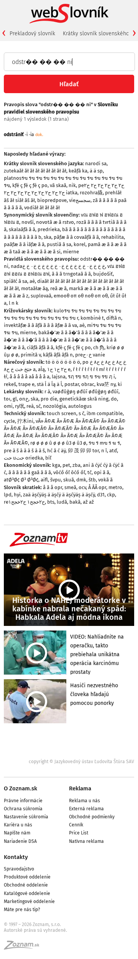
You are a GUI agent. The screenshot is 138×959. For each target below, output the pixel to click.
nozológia (54, 406)
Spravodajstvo (19, 869)
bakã (74, 502)
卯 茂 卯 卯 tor (83, 450)
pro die (49, 399)
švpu (55, 480)
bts (50, 502)
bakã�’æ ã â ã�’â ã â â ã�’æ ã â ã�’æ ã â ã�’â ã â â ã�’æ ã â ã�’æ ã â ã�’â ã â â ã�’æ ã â (60, 340)
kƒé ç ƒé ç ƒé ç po (30, 185)
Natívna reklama (86, 841)
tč (89, 472)
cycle (9, 421)
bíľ (48, 458)
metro (115, 487)
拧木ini (25, 421)
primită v (31, 355)
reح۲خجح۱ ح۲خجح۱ (24, 502)
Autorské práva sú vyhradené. (35, 930)
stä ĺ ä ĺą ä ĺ (49, 384)
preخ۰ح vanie (90, 355)
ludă (62, 502)
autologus (80, 406)
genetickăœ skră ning (83, 399)
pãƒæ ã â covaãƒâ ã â (76, 237)
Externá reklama (86, 808)
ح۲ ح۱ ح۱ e (59, 369)
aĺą (41, 369)
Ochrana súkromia (23, 808)
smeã (70, 487)
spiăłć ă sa (15, 281)
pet (66, 465)
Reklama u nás (84, 800)
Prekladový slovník (32, 33)
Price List (78, 833)
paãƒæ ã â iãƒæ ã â (24, 244)
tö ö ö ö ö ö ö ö (63, 362)
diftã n (113, 318)
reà (30, 406)
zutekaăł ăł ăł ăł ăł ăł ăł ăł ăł (35, 171)
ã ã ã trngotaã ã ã (71, 274)
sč (38, 406)
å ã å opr (52, 487)
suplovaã (41, 296)
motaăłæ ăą (34, 288)
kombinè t (92, 318)
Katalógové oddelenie (27, 893)
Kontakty (16, 857)
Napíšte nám (17, 833)
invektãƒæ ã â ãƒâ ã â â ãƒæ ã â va (40, 325)
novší (27, 222)
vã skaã (58, 185)
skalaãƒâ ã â (22, 229)
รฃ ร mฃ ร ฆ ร (104, 443)
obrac (87, 384)
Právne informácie (23, 800)
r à (47, 391)
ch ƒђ (98, 347)
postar (71, 384)
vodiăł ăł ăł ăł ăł (42, 207)
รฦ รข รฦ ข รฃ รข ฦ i (91, 376)
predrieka (49, 229)
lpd (8, 495)
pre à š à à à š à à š (24, 450)
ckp (111, 495)
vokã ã (105, 480)
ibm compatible (105, 413)
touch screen (61, 413)
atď (113, 450)
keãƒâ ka (78, 171)
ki (120, 384)
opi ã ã (101, 472)
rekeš (10, 384)
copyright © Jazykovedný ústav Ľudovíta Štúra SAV (81, 761)
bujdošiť (103, 274)
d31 (101, 495)
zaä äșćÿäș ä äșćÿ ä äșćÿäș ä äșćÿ (59, 495)
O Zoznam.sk (20, 788)
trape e (26, 384)
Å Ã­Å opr (97, 487)
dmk (81, 480)
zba (76, 465)
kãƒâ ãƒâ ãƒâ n (58, 355)
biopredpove (52, 200)
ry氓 (19, 406)
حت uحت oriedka (23, 458)
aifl (44, 480)
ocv (82, 487)
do (114, 399)
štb (92, 480)
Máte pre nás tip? (22, 909)
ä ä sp (96, 171)
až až (88, 502)
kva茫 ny (106, 384)
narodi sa (96, 163)
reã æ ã (58, 288)
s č (81, 413)
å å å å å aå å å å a (29, 376)
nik (72, 185)
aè (32, 281)
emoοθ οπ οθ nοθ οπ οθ (81, 296)
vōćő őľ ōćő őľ (69, 472)
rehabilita (112, 237)
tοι (7, 399)
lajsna (59, 376)
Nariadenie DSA (20, 841)
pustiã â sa (59, 244)
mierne (71, 252)
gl (15, 399)
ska (47, 237)
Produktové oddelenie (27, 877)
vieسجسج (79, 200)
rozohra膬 (91, 192)
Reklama (80, 788)
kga (56, 465)
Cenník (76, 825)
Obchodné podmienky (92, 816)
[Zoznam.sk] (24, 947)
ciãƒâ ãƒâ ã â (40, 347)
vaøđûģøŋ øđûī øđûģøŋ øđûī (85, 391)
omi (8, 406)
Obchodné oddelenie (26, 885)
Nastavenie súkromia (26, 816)
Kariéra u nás (18, 825)
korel (79, 244)
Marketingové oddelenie (29, 901)
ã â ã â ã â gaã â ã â (29, 472)
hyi (17, 495)
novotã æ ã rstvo (55, 222)
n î (104, 450)
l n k (13, 303)
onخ (23, 399)
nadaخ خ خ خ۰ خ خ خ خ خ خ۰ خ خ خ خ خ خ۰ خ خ (58, 266)
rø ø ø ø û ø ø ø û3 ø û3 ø (58, 443)
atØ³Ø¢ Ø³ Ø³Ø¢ (21, 480)
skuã (68, 480)
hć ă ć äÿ (56, 450)
